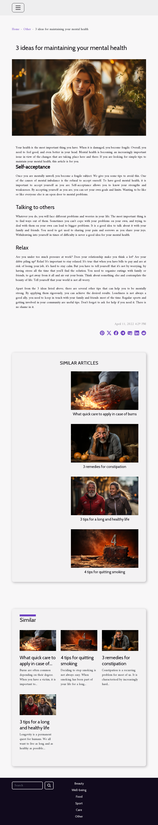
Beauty (79, 783)
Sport (79, 803)
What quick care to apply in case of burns (105, 414)
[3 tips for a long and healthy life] (104, 495)
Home (15, 29)
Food (79, 796)
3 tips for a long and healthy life (104, 519)
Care (79, 810)
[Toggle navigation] (18, 7)
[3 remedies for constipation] (104, 443)
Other (27, 29)
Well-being (79, 790)
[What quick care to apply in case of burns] (104, 390)
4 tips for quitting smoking (104, 572)
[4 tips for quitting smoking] (104, 548)
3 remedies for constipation (104, 466)
